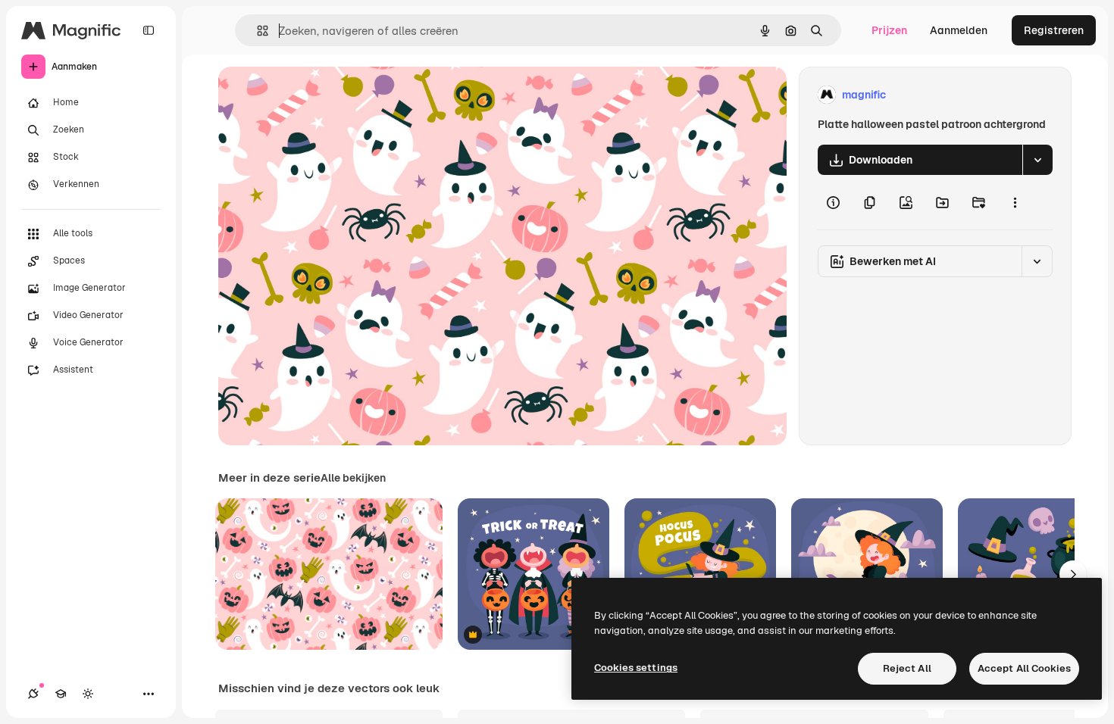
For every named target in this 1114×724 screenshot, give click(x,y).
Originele (318, 95)
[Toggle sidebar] (148, 30)
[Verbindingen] (33, 694)
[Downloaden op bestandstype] (1037, 160)
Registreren (1054, 30)
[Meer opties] (1015, 202)
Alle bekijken (353, 478)
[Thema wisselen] (88, 694)
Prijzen (889, 30)
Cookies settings (635, 667)
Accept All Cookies (1024, 668)
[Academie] (61, 694)
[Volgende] (1073, 574)
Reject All (907, 668)
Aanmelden (958, 30)
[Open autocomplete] (256, 30)
